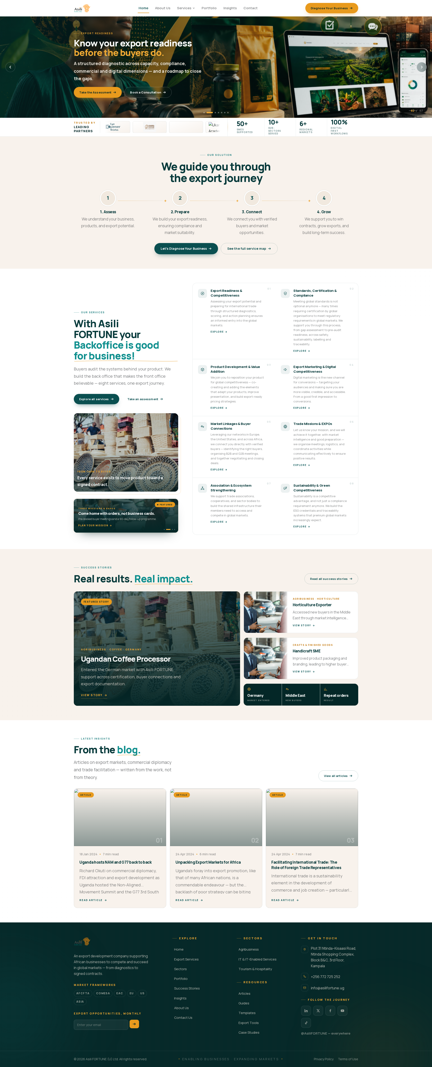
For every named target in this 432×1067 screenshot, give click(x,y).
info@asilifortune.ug (327, 987)
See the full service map (246, 248)
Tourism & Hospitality (255, 969)
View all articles (336, 776)
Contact (250, 8)
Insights (230, 8)
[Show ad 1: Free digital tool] (164, 529)
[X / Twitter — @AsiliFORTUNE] (318, 1011)
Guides (243, 1003)
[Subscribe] (134, 1024)
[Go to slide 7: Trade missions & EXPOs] (228, 112)
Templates (247, 1012)
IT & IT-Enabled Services (257, 959)
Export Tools (248, 1022)
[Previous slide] (10, 67)
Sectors (180, 969)
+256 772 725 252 (325, 976)
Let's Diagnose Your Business (184, 248)
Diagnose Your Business (329, 8)
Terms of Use (348, 1059)
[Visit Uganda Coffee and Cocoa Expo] (115, 127)
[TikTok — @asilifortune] (306, 1023)
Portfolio (209, 8)
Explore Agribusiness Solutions (103, 89)
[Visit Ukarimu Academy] (188, 127)
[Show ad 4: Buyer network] (173, 529)
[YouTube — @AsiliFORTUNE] (342, 1011)
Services (184, 8)
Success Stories (187, 988)
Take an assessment (142, 399)
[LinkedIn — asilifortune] (306, 1011)
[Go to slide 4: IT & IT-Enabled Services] (218, 112)
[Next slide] (422, 67)
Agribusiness (248, 949)
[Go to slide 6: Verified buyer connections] (224, 112)
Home (143, 8)
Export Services (186, 959)
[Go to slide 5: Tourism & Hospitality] (221, 112)
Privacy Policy (323, 1059)
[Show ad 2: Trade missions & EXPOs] (166, 529)
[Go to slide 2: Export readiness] (207, 112)
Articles (244, 993)
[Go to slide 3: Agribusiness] (213, 112)
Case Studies (248, 1032)
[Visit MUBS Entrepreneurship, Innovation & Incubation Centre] (152, 127)
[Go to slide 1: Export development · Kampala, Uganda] (204, 112)
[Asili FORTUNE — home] (82, 8)
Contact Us (183, 1017)
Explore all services (94, 399)
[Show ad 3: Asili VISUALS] (168, 529)
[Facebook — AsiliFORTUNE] (330, 1011)
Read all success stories (329, 579)
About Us (162, 8)
